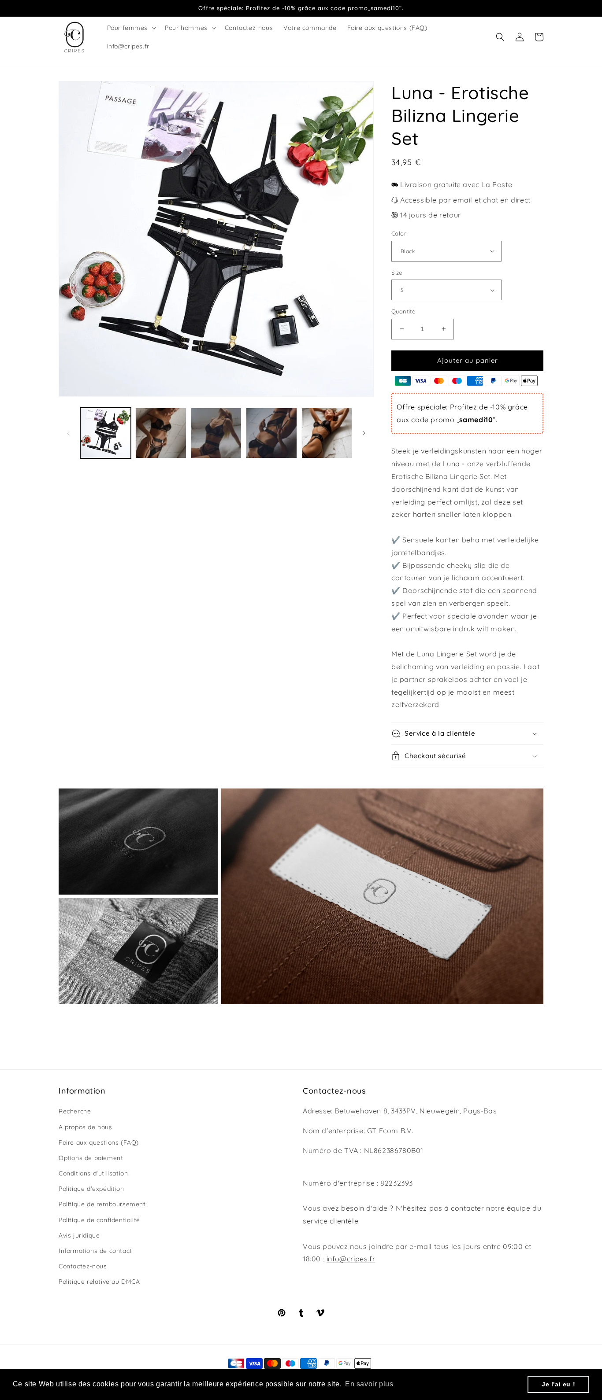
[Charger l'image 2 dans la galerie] (160, 433)
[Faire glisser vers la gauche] (68, 433)
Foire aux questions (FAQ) (99, 1142)
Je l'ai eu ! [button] (558, 1384)
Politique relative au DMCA (99, 1282)
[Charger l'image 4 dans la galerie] (271, 433)
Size (396, 272)
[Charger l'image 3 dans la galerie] (216, 433)
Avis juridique (79, 1235)
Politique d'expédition (91, 1189)
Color (398, 233)
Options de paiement (91, 1158)
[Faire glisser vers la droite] (364, 433)
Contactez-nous (83, 1266)
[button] (131, 27)
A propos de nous (85, 1127)
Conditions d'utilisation (93, 1173)
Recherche (75, 1111)
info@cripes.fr (351, 1258)
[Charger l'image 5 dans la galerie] (326, 433)
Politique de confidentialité (99, 1220)
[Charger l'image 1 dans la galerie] (105, 433)
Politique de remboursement (102, 1204)
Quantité (403, 311)
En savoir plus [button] (369, 1384)
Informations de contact (95, 1251)
